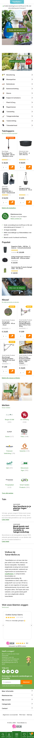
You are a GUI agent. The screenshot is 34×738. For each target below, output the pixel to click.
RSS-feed (22, 712)
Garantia (25, 449)
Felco (24, 434)
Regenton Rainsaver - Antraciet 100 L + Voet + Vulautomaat (8, 188)
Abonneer (26, 680)
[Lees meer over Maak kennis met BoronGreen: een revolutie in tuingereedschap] (7, 524)
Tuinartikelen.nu (22, 720)
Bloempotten (11, 77)
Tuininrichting (11, 119)
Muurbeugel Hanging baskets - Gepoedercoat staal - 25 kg (8, 357)
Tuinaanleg (10, 109)
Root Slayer (5, 149)
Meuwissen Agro (23, 149)
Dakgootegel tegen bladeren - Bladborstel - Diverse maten (21, 255)
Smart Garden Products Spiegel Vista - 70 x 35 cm (21, 265)
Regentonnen (11, 105)
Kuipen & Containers (13, 96)
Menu (16, 736)
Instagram (8, 669)
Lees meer (5, 517)
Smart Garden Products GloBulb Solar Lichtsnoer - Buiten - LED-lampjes (25, 358)
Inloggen (9, 736)
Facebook (3, 669)
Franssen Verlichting (9, 450)
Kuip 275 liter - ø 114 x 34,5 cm (24, 151)
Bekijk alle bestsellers (9, 206)
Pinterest (17, 669)
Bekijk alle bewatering (17, 28)
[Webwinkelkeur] (17, 725)
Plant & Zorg (10, 100)
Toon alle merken (7, 491)
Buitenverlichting (12, 86)
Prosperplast (9, 484)
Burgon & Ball (9, 418)
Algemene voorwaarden (10, 712)
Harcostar (4, 184)
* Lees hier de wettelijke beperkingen (12, 683)
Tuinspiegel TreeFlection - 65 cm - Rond (8, 321)
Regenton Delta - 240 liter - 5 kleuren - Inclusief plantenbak (21, 245)
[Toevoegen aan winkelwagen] (12, 165)
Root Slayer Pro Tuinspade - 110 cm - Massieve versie (8, 152)
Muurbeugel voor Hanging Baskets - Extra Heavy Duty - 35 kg (25, 322)
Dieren (8, 91)
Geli (20, 184)
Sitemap (29, 712)
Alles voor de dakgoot (17, 285)
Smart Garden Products (8, 318)
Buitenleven (10, 82)
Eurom (9, 434)
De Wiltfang (24, 418)
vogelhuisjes (9, 571)
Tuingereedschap (12, 114)
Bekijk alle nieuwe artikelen (11, 376)
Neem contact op (16, 216)
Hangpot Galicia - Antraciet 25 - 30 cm (25, 187)
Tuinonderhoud (11, 123)
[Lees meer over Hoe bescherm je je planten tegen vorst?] (7, 504)
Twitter (12, 669)
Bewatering (10, 73)
